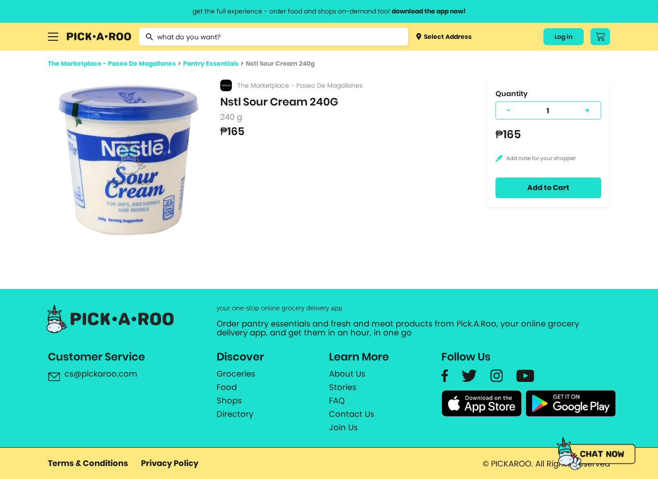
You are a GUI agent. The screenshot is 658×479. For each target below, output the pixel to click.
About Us (347, 373)
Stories (342, 387)
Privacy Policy (169, 463)
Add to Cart (548, 187)
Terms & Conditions (88, 463)
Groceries (236, 373)
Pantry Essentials (211, 63)
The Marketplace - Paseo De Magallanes (112, 63)
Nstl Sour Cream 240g (280, 63)
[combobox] (273, 37)
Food (227, 387)
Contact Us (351, 414)
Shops (229, 400)
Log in (564, 36)
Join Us (343, 427)
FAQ (337, 400)
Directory (235, 414)
